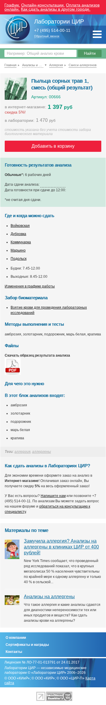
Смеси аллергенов (83, 65)
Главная (10, 65)
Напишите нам (53, 496)
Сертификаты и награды (27, 645)
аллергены (41, 452)
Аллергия (56, 65)
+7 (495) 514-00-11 (52, 30)
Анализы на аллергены (49, 596)
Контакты (14, 652)
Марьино (18, 250)
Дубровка (18, 234)
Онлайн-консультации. (43, 5)
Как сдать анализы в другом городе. (55, 9)
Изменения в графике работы (30, 286)
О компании (16, 638)
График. (12, 5)
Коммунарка (21, 242)
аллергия (22, 452)
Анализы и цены (32, 65)
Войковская (20, 226)
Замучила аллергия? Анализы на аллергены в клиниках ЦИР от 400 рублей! (61, 546)
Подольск (18, 259)
